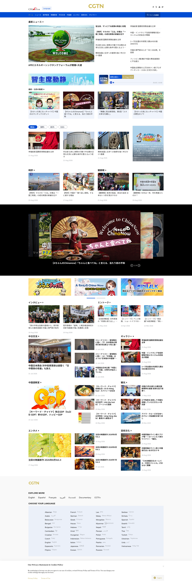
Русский (72, 497)
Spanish (128, 520)
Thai (125, 531)
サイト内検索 (154, 15)
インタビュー (35, 302)
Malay (103, 516)
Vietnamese (130, 546)
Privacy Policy (33, 578)
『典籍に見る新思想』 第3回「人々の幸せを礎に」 (113, 112)
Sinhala (127, 516)
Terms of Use (45, 578)
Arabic (50, 516)
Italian (75, 542)
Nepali (101, 527)
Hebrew (76, 527)
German (76, 516)
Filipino (51, 550)
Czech (50, 539)
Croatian (51, 535)
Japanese (77, 546)
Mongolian (103, 520)
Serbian (128, 512)
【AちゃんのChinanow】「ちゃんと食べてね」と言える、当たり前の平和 (78, 114)
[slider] (113, 82)
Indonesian (80, 539)
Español (41, 497)
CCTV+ (97, 497)
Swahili (128, 523)
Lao (99, 512)
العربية (62, 497)
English (31, 497)
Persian (102, 531)
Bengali (50, 523)
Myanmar (104, 523)
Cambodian (51, 531)
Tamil (126, 527)
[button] (44, 60)
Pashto (101, 542)
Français (52, 497)
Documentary (85, 497)
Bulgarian (53, 527)
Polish (101, 535)
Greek (76, 520)
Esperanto (52, 546)
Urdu (125, 542)
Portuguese (104, 539)
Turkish (127, 535)
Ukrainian (130, 539)
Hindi (74, 531)
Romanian (103, 546)
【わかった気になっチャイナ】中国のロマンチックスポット (44, 112)
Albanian (51, 512)
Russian (102, 550)
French (76, 512)
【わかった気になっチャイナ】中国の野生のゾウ (148, 112)
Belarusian (53, 520)
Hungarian (77, 535)
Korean (76, 550)
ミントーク (103, 302)
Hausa (75, 523)
